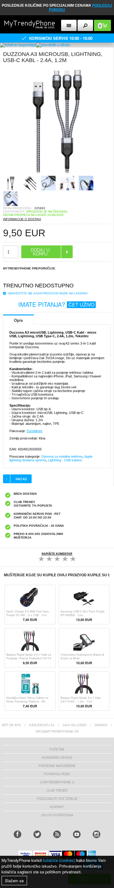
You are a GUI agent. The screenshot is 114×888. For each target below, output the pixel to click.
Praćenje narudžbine (57, 766)
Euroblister (35, 431)
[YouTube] (77, 834)
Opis (18, 320)
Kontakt (57, 807)
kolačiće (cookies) (59, 860)
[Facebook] (17, 834)
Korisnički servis (57, 757)
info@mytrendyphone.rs (57, 731)
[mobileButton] (85, 25)
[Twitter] (37, 834)
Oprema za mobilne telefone (62, 456)
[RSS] (57, 834)
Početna (57, 749)
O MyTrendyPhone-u (57, 782)
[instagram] (96, 834)
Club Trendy (57, 790)
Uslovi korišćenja (57, 815)
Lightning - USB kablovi (65, 460)
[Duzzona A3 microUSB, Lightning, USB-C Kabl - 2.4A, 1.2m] (57, 173)
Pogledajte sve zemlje (57, 798)
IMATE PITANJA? (56, 304)
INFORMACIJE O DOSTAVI (22, 219)
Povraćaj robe (57, 774)
